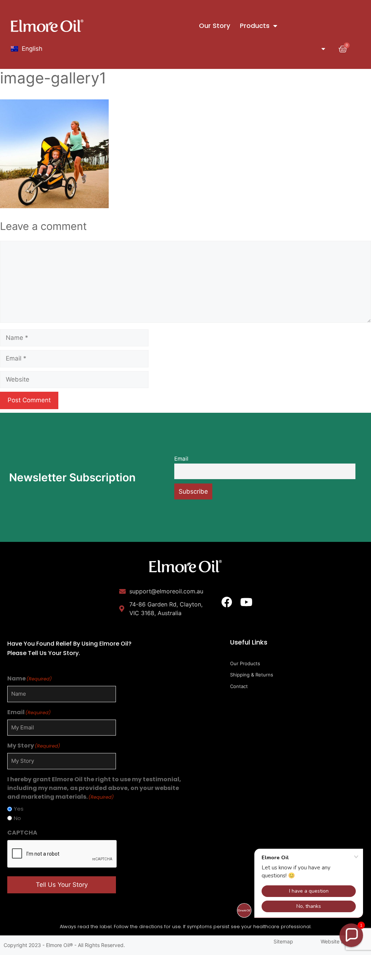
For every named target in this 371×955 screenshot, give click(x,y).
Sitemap (283, 941)
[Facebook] (226, 602)
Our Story (214, 25)
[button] (351, 935)
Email (181, 458)
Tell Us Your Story (62, 884)
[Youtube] (246, 602)
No (17, 818)
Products (255, 25)
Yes (19, 808)
